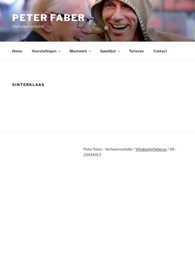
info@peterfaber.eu (151, 149)
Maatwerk (78, 51)
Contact (160, 51)
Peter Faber (48, 17)
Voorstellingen (44, 51)
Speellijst (108, 51)
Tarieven (136, 51)
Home (17, 51)
